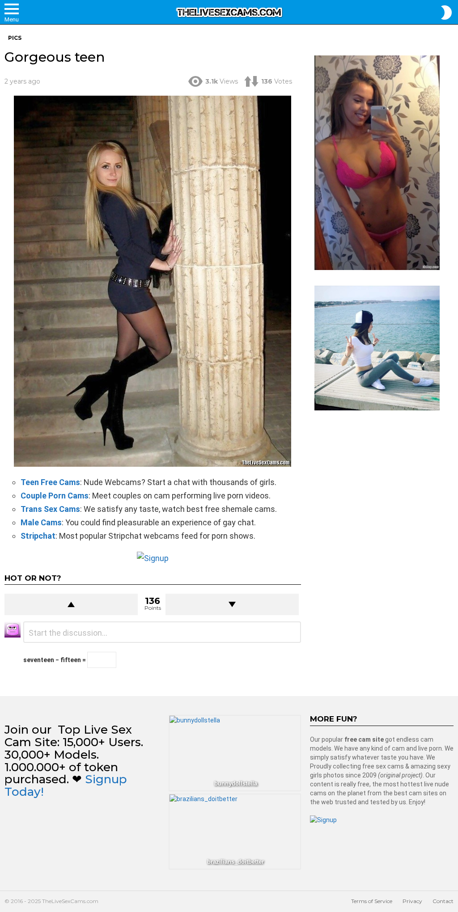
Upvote (71, 604)
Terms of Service (371, 901)
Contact (443, 901)
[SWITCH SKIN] (446, 12)
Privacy (412, 901)
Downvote (232, 604)
